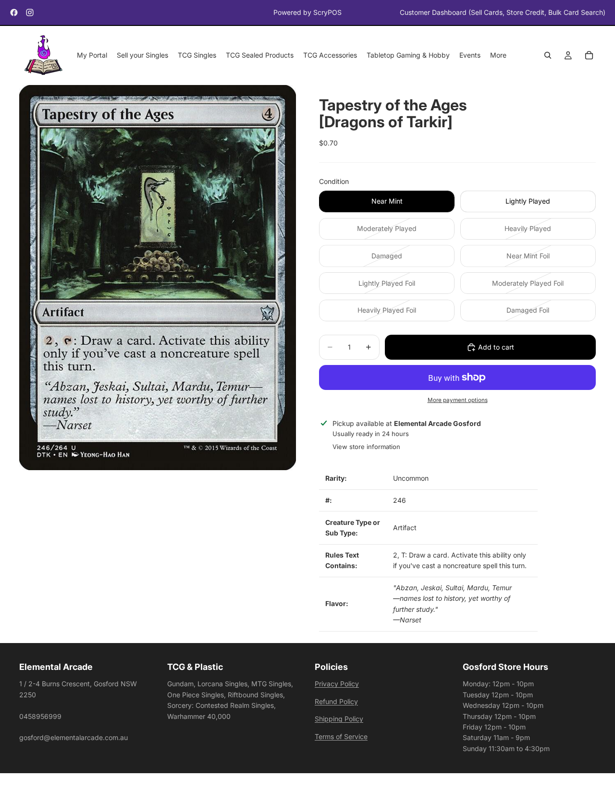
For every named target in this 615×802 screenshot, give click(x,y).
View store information (366, 446)
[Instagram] (29, 12)
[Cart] (589, 55)
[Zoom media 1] (157, 277)
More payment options (458, 400)
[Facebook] (14, 12)
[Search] (547, 55)
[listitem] (498, 56)
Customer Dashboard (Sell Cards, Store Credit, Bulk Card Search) (502, 12)
